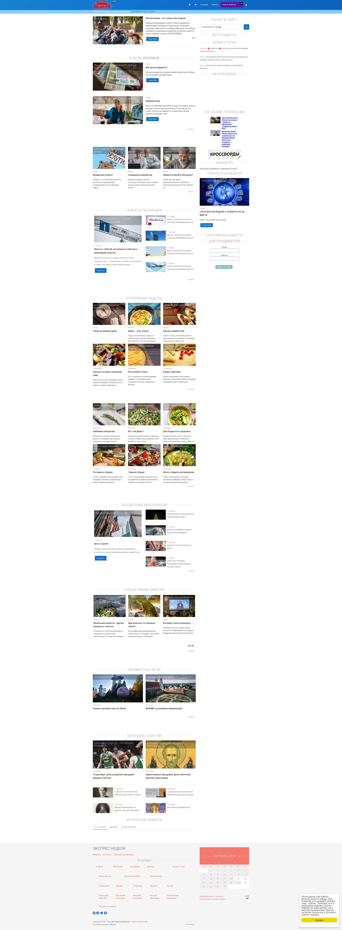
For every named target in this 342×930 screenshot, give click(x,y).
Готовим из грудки (102, 472)
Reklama (215, 5)
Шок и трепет (101, 543)
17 (225, 879)
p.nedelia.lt (219, 896)
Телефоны (137, 886)
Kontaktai (204, 5)
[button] (97, 610)
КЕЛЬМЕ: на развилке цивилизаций (164, 708)
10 (225, 875)
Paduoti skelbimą (229, 5)
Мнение (150, 867)
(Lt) (242, 3)
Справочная (104, 886)
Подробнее (152, 39)
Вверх (223, 899)
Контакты (107, 855)
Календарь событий (106, 743)
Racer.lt (216, 899)
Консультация (102, 65)
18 (231, 879)
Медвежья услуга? (103, 175)
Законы (170, 886)
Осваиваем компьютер (140, 175)
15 (211, 879)
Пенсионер (102, 218)
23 (218, 883)
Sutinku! (319, 920)
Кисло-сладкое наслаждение (178, 472)
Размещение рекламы (123, 855)
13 (245, 875)
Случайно (113, 827)
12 (238, 875)
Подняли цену (153, 101)
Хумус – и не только (138, 331)
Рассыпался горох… (138, 372)
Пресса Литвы (156, 876)
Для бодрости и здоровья (176, 431)
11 (231, 875)
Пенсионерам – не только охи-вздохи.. (166, 18)
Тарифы (119, 886)
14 (204, 879)
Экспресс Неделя (100, 305)
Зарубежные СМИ (132, 876)
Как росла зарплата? (156, 67)
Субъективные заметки (134, 597)
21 (204, 883)
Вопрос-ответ (179, 867)
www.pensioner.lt (207, 896)
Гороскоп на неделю (213, 180)
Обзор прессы (105, 876)
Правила (153, 886)
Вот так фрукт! (135, 431)
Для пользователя (224, 241)
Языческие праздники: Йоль (178, 807)
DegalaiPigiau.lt (206, 899)
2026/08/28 (151, 58)
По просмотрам (128, 827)
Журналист (119, 65)
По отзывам (100, 827)
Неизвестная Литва (105, 677)
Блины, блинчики (172, 372)
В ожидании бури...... (159, 623)
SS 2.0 (113, 924)
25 (231, 883)
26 (238, 883)
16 (218, 879)
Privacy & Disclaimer (139, 922)
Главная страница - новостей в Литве (111, 11)
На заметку (135, 867)
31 (225, 887)
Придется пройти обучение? (178, 175)
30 (218, 887)
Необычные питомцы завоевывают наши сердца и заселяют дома (179, 564)
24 (225, 883)
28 (204, 887)
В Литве (99, 867)
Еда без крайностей (173, 331)
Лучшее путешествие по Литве (109, 708)
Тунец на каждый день (105, 331)
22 (211, 883)
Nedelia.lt (97, 855)
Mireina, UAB (191, 922)
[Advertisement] (144, 137)
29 (211, 887)
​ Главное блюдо (136, 472)
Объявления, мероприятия (111, 513)
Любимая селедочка (104, 431)
